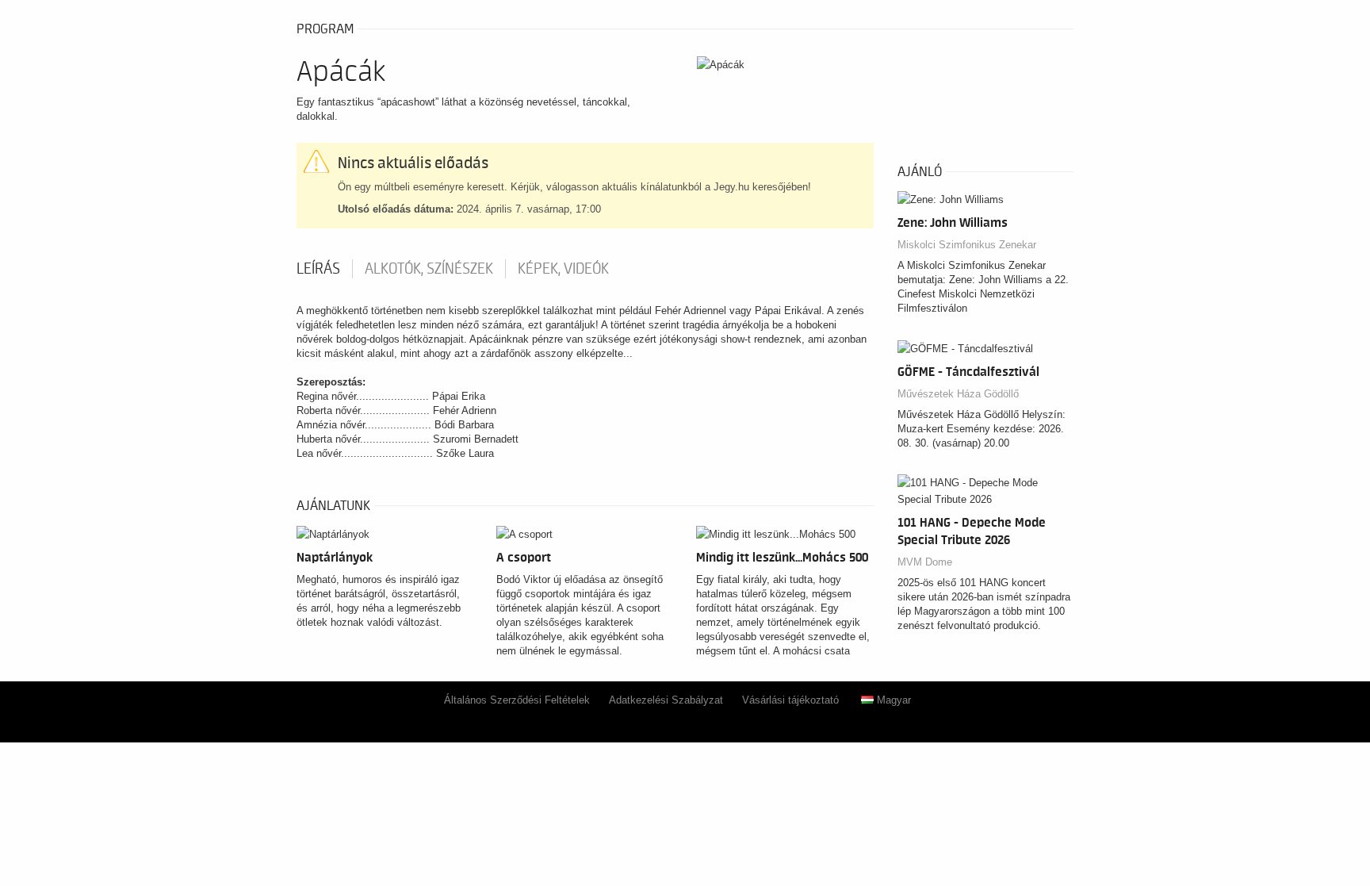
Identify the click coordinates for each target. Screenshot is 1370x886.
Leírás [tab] (318, 269)
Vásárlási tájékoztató (790, 700)
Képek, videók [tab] (563, 269)
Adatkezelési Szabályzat (666, 700)
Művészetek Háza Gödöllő (958, 394)
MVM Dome (924, 562)
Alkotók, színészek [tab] (429, 269)
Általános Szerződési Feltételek (517, 700)
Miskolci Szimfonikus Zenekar (966, 245)
